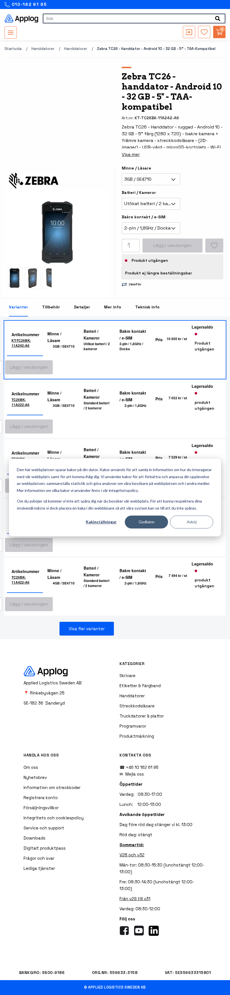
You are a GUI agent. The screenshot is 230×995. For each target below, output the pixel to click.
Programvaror (132, 726)
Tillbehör (51, 306)
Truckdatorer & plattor (141, 716)
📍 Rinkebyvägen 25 (44, 693)
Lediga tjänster (39, 868)
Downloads (34, 838)
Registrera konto (41, 797)
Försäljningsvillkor (41, 807)
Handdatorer (42, 48)
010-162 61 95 (28, 4)
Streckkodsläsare (137, 706)
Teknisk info (147, 306)
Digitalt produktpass (45, 848)
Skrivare (127, 675)
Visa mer (131, 154)
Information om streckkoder (52, 787)
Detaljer (82, 306)
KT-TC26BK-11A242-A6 (21, 343)
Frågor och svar (39, 858)
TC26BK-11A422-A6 (20, 580)
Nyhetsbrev (35, 777)
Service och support (44, 828)
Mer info (112, 306)
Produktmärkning (136, 736)
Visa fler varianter (87, 628)
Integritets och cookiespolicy (54, 817)
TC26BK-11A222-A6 (20, 402)
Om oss (31, 767)
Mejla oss (134, 774)
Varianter (18, 306)
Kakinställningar (101, 521)
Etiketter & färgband (140, 685)
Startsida (13, 48)
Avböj (192, 521)
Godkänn (147, 521)
